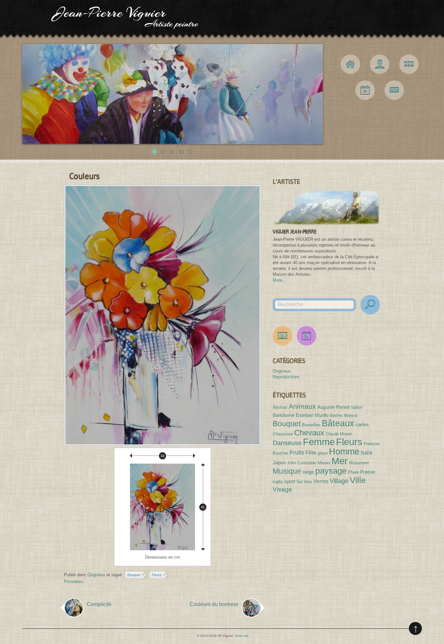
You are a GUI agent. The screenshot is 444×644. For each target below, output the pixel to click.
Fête (311, 452)
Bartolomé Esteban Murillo (301, 415)
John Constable (301, 462)
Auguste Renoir (333, 407)
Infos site (242, 636)
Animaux (302, 406)
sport (289, 481)
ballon (356, 407)
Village (339, 480)
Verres (320, 481)
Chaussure (283, 433)
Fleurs (157, 575)
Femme (319, 442)
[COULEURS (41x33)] (162, 315)
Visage (282, 489)
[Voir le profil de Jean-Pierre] (326, 207)
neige (308, 472)
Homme (344, 451)
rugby (278, 481)
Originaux (96, 574)
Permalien (73, 581)
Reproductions (286, 376)
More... (279, 280)
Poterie (367, 472)
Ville (358, 480)
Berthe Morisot (344, 415)
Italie (366, 452)
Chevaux (309, 432)
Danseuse (287, 442)
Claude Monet (339, 433)
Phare (353, 472)
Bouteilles (311, 424)
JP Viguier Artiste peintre (222, 19)
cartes (362, 424)
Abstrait (280, 407)
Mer (340, 461)
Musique (287, 471)
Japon (279, 462)
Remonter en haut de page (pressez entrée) (415, 628)
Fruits (297, 452)
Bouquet (133, 575)
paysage (330, 471)
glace (323, 453)
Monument (359, 462)
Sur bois (304, 481)
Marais (324, 462)
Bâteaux (338, 423)
